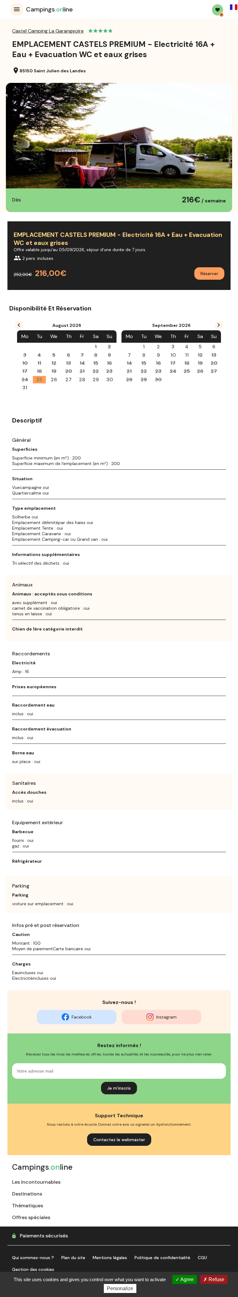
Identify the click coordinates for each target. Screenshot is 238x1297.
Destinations (27, 1194)
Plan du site (73, 1257)
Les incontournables (36, 1182)
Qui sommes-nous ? (33, 1257)
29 (96, 379)
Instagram (166, 1017)
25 (39, 379)
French (233, 7)
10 (173, 355)
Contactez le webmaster (119, 1139)
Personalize (120, 1288)
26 (54, 379)
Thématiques (27, 1205)
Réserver (209, 273)
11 (187, 355)
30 (109, 379)
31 (24, 387)
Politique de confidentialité (162, 1257)
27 (68, 379)
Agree (186, 1279)
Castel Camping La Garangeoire (48, 31)
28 (82, 379)
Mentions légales (110, 1257)
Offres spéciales (31, 1217)
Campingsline (49, 9)
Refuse (215, 1279)
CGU (202, 1257)
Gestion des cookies (33, 1269)
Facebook (82, 1017)
